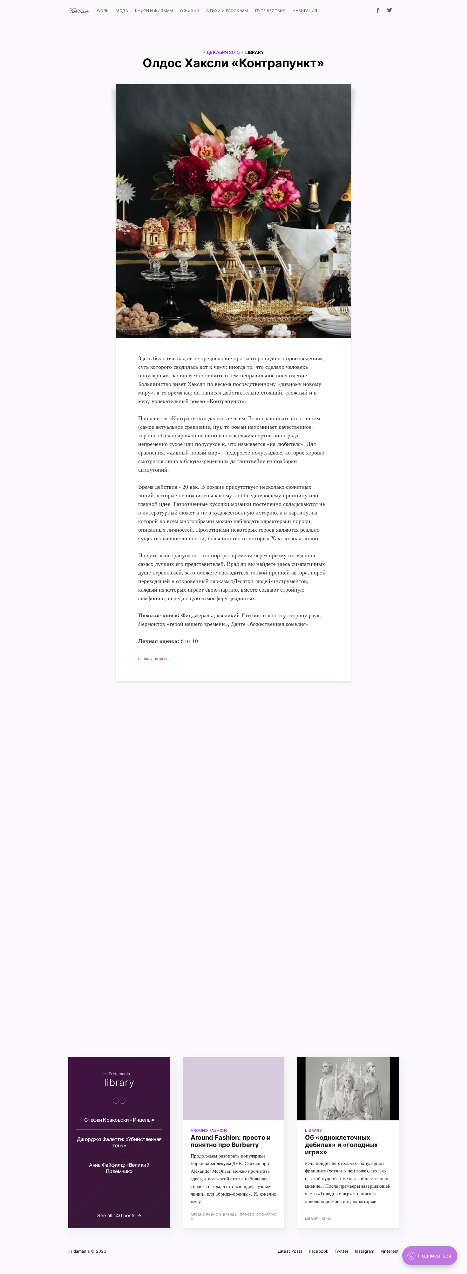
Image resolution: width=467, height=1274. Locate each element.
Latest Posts (290, 1251)
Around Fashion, (207, 1214)
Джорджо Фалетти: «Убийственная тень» (119, 1142)
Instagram (364, 1251)
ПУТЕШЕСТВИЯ (270, 10)
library (254, 52)
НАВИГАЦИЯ (305, 10)
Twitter (342, 1251)
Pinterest (390, 1251)
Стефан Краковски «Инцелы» (119, 1120)
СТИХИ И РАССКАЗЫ (227, 10)
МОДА (122, 10)
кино (327, 1218)
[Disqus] (233, 768)
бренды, (231, 1214)
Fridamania (79, 1251)
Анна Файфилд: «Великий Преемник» (119, 1168)
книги (161, 659)
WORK (103, 10)
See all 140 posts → (119, 1215)
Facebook (318, 1251)
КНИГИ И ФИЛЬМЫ (154, 10)
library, (146, 659)
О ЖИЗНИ (190, 10)
